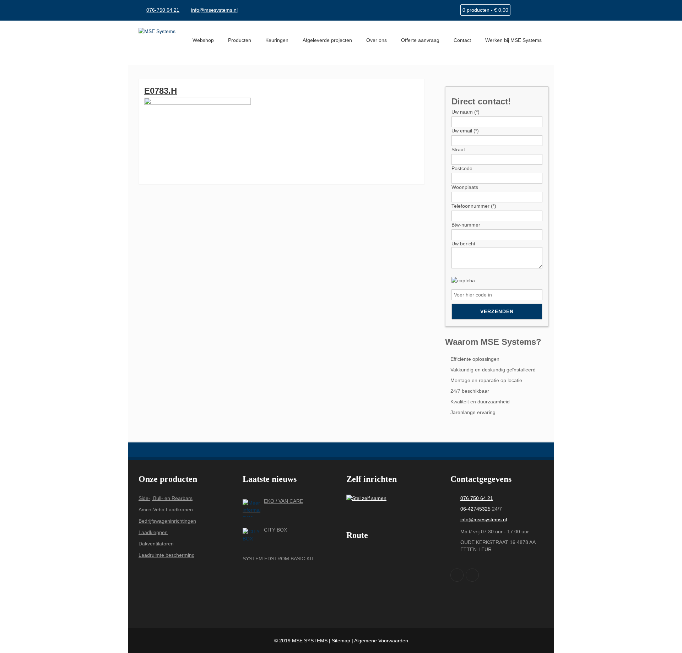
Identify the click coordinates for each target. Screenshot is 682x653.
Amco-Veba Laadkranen (166, 509)
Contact (462, 40)
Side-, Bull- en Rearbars (166, 498)
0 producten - (485, 10)
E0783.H (160, 91)
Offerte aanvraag (420, 40)
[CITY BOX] (251, 537)
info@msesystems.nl (214, 10)
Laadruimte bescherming (167, 555)
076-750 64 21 (162, 10)
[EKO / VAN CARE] (251, 508)
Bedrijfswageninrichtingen (167, 521)
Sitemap (341, 640)
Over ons (376, 40)
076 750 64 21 (476, 498)
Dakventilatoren (156, 543)
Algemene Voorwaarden (381, 640)
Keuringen (276, 40)
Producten (239, 40)
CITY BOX (275, 530)
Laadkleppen (153, 532)
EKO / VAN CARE (283, 501)
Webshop (203, 40)
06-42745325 (475, 509)
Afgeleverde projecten (327, 40)
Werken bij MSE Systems (513, 40)
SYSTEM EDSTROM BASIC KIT (278, 558)
